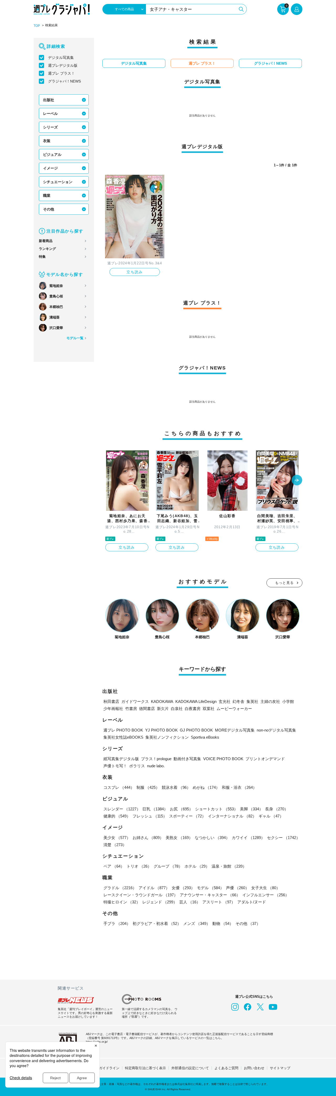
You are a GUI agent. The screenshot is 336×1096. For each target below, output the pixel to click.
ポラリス (137, 766)
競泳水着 (176, 787)
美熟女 (179, 837)
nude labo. (156, 766)
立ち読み (135, 272)
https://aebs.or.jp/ (97, 1041)
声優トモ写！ (115, 766)
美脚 (251, 809)
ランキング (47, 249)
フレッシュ (150, 816)
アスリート (218, 902)
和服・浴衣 (239, 787)
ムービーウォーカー (234, 708)
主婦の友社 (270, 701)
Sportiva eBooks (205, 737)
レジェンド (159, 902)
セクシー (283, 837)
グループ (168, 866)
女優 (183, 888)
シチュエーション (57, 182)
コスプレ (118, 787)
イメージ (50, 168)
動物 (222, 923)
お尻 (181, 809)
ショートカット (216, 809)
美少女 (116, 837)
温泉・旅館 (229, 866)
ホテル (197, 866)
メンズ (196, 923)
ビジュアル (52, 154)
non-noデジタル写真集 (276, 730)
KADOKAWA (162, 701)
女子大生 (265, 888)
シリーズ (50, 127)
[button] (297, 480)
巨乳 (155, 809)
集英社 (252, 701)
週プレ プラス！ (61, 73)
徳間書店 (147, 708)
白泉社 (177, 708)
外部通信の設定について (190, 1068)
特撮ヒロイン (121, 902)
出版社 (48, 100)
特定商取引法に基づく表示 (145, 1068)
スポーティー (187, 816)
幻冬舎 (238, 701)
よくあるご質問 (226, 1068)
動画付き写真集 (187, 759)
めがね (206, 787)
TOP (37, 25)
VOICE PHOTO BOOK (223, 759)
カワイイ (248, 837)
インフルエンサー (265, 895)
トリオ (139, 866)
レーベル (50, 113)
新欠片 (163, 708)
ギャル (271, 816)
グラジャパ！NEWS (64, 81)
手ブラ (116, 923)
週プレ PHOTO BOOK (123, 730)
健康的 (116, 816)
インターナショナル (232, 816)
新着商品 (45, 241)
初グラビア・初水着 (157, 923)
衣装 (46, 141)
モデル (210, 888)
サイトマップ (280, 1068)
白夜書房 (193, 708)
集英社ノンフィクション (167, 737)
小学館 (288, 701)
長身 (276, 809)
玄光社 (224, 701)
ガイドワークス (135, 701)
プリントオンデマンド (265, 759)
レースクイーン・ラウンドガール (140, 895)
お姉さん (148, 837)
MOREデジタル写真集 (235, 730)
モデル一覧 (74, 338)
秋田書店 (111, 701)
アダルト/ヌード (251, 902)
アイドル (154, 888)
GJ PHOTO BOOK (196, 730)
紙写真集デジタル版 (121, 759)
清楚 (115, 844)
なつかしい (212, 837)
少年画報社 (113, 708)
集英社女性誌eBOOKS (123, 737)
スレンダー (121, 809)
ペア (113, 866)
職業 (46, 195)
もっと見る (284, 583)
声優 (237, 888)
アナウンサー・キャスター (210, 895)
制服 (148, 787)
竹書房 (131, 708)
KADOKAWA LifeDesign (196, 701)
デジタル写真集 (61, 57)
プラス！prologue (156, 759)
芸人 (189, 902)
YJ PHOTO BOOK (161, 730)
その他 (48, 209)
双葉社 (208, 708)
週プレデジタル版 (62, 65)
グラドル (119, 888)
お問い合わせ (254, 1068)
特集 (42, 257)
